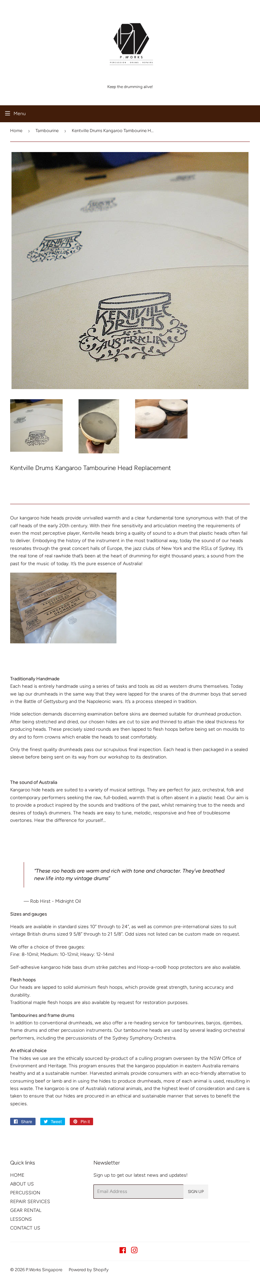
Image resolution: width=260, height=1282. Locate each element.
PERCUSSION (25, 1193)
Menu (20, 113)
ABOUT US (22, 1184)
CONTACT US (25, 1228)
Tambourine (47, 130)
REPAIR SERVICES (30, 1201)
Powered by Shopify (89, 1269)
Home (16, 130)
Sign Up (196, 1191)
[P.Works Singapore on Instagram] (134, 1251)
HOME (17, 1175)
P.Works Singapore (44, 1269)
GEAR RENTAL (25, 1210)
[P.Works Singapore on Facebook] (122, 1251)
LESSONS (21, 1219)
